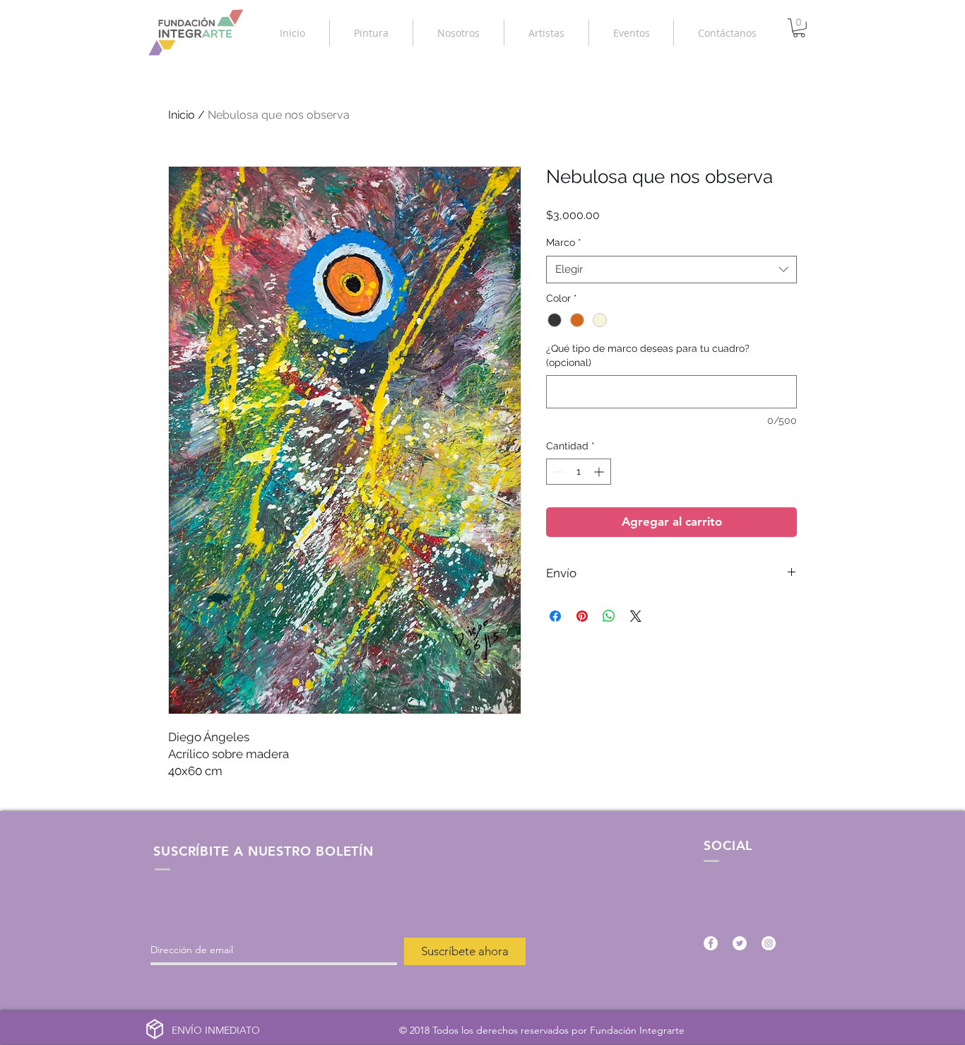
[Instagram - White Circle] (769, 943)
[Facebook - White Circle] (711, 943)
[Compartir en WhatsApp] (608, 616)
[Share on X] (635, 616)
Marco (563, 242)
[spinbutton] (578, 471)
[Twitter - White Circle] (740, 943)
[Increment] (600, 471)
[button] (371, 33)
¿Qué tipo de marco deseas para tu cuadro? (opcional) (648, 355)
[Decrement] (557, 471)
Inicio (181, 115)
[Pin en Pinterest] (582, 616)
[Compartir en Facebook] (555, 616)
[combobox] (671, 269)
